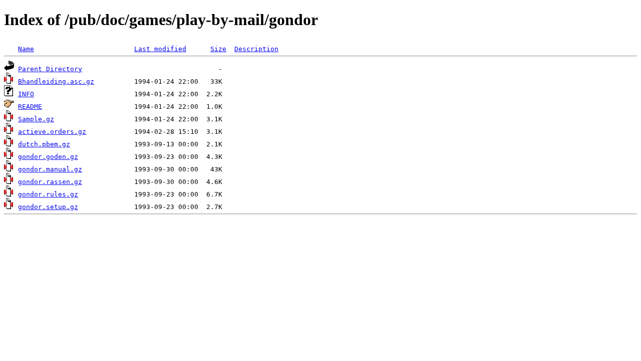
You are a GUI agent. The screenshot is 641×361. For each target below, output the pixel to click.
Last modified (160, 49)
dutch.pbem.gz (44, 144)
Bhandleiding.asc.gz (56, 81)
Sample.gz (36, 119)
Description (256, 49)
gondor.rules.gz (48, 194)
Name (26, 49)
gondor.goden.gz (48, 156)
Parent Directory (50, 69)
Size (218, 49)
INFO (26, 94)
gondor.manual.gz (50, 169)
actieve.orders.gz (52, 131)
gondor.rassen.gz (50, 182)
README (30, 106)
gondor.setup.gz (48, 207)
